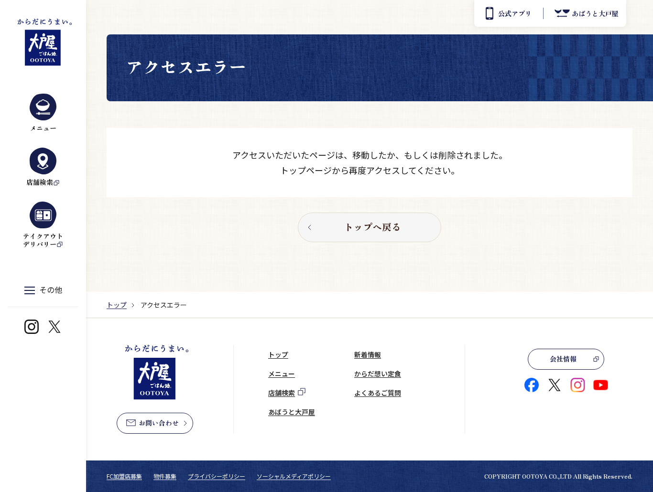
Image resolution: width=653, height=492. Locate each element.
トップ (117, 305)
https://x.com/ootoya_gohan (54, 326)
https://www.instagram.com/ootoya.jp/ (31, 326)
